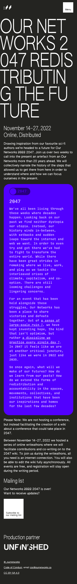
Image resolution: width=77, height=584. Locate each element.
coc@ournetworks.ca (40, 568)
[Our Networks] (7, 7)
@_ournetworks (12, 562)
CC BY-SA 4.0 (11, 573)
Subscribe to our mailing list (13, 514)
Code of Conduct (13, 568)
